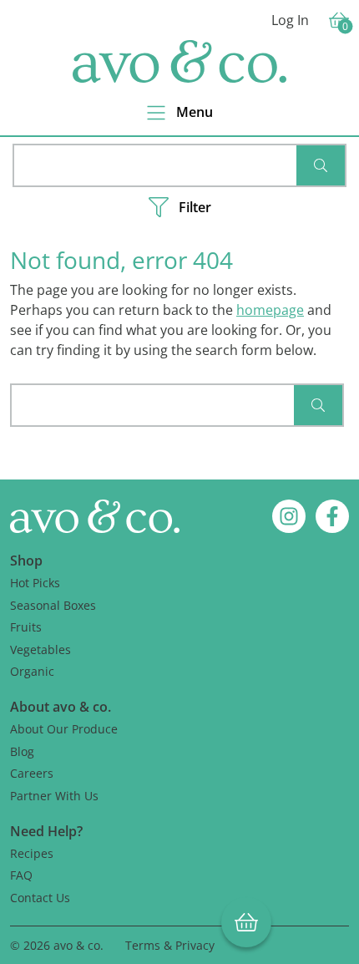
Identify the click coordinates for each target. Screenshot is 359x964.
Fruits (26, 627)
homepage (270, 310)
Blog (22, 751)
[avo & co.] (179, 61)
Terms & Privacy (170, 945)
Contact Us (40, 898)
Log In (290, 20)
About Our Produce (64, 729)
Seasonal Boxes (53, 605)
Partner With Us (54, 796)
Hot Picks (35, 583)
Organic (32, 671)
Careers (31, 773)
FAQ (21, 875)
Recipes (31, 853)
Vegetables (40, 649)
